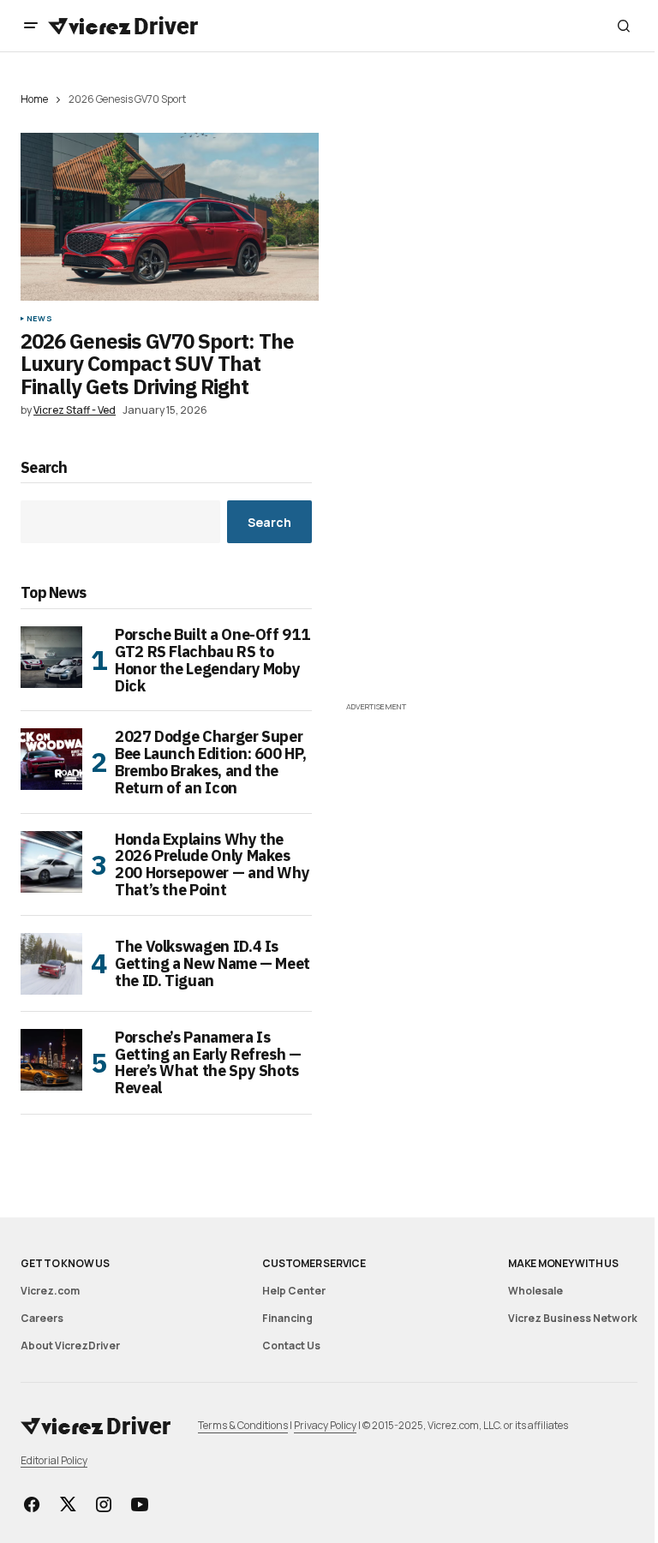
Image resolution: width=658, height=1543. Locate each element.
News (39, 318)
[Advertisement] (491, 577)
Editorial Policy (54, 1460)
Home (34, 99)
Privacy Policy (325, 1425)
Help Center (294, 1290)
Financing (287, 1318)
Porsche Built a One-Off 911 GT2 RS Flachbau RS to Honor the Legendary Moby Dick (212, 660)
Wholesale (535, 1290)
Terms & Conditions (243, 1425)
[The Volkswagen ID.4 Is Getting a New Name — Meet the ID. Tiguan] (51, 964)
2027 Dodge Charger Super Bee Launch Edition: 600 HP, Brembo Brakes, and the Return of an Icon (210, 762)
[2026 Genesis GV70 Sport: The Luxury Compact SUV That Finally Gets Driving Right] (170, 217)
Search (44, 468)
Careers (42, 1318)
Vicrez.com (50, 1290)
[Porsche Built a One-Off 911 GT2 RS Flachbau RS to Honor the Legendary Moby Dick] (51, 657)
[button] (31, 25)
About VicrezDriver (70, 1345)
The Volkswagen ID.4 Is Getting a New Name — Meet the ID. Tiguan (212, 963)
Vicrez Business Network (572, 1318)
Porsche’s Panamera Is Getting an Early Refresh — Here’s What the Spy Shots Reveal (208, 1063)
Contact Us (291, 1345)
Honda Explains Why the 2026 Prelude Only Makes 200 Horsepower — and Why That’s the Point (212, 865)
